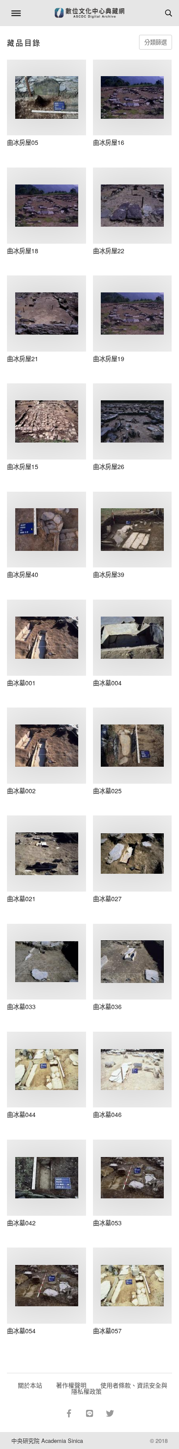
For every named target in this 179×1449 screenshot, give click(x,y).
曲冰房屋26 (108, 466)
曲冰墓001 (21, 682)
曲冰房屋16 (108, 142)
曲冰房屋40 (22, 574)
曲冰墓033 (21, 1006)
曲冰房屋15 (22, 466)
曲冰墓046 (107, 1114)
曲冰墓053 (107, 1222)
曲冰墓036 (107, 1006)
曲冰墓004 (107, 682)
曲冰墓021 (21, 898)
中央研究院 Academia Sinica (47, 1440)
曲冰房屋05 (22, 142)
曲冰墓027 (107, 898)
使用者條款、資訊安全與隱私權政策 (119, 1388)
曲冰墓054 (21, 1330)
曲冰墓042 (21, 1222)
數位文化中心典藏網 (89, 13)
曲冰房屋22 (108, 250)
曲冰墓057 (107, 1330)
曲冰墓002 (21, 790)
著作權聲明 (71, 1385)
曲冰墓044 (21, 1114)
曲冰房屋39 (108, 574)
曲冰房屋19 (108, 358)
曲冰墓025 (107, 790)
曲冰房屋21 (22, 358)
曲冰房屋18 (22, 250)
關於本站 (30, 1385)
